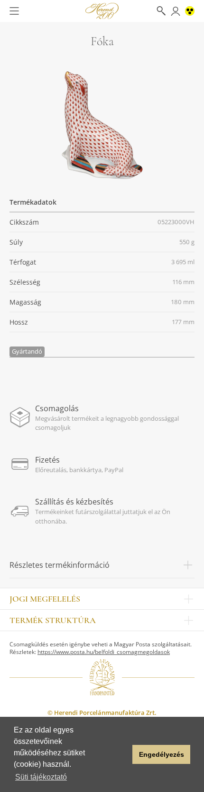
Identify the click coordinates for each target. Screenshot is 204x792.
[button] (122, 754)
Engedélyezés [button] (161, 754)
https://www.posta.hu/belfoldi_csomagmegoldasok (103, 652)
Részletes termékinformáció (59, 565)
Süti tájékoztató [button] (41, 777)
